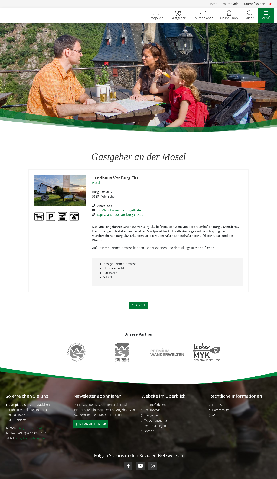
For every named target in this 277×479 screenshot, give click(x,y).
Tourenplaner (203, 18)
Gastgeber (178, 18)
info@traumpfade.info (30, 438)
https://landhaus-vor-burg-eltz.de (119, 215)
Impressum (219, 405)
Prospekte (156, 18)
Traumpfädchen (253, 4)
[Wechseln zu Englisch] (270, 4)
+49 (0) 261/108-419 (30, 428)
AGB (215, 415)
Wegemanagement (156, 420)
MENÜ (266, 18)
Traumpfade (230, 4)
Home (213, 4)
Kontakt (149, 431)
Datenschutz (220, 410)
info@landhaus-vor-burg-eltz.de (118, 210)
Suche (249, 18)
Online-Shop (229, 18)
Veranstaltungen (155, 426)
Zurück (140, 305)
